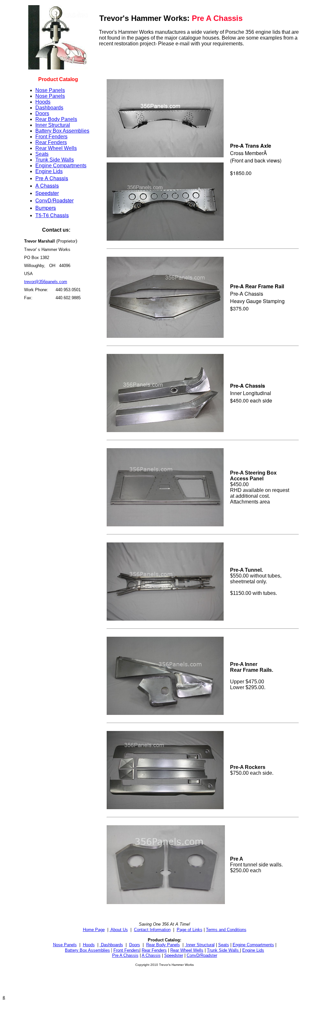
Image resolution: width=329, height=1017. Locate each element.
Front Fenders (51, 136)
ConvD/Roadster (54, 200)
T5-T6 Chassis (52, 215)
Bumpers (45, 207)
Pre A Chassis (51, 178)
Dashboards (49, 107)
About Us (119, 929)
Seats (42, 154)
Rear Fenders (51, 142)
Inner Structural (52, 125)
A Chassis (47, 185)
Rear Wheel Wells (56, 148)
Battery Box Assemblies (62, 131)
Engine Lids (49, 171)
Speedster (47, 193)
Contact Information (152, 929)
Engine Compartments (60, 165)
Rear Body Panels (56, 119)
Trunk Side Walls (54, 159)
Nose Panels (50, 90)
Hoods (42, 102)
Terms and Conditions (226, 929)
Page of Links (189, 929)
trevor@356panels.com (45, 281)
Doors (42, 113)
